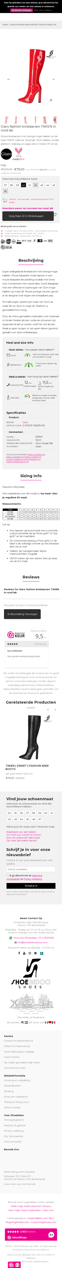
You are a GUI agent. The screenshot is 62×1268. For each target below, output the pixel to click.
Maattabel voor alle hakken (21, 832)
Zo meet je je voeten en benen (23, 834)
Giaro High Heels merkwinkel (24, 1210)
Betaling (8, 1091)
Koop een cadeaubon (16, 1096)
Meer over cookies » (43, 10)
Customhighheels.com (43, 1222)
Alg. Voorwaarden (13, 1136)
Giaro (25, 422)
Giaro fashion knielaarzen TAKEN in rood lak (33, 25)
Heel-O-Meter (12, 1057)
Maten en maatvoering (17, 1046)
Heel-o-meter (17, 376)
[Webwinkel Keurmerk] (6, 247)
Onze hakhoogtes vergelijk (19, 1051)
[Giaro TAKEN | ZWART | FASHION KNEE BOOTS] (31, 737)
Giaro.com (48, 1210)
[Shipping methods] (11, 241)
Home (5, 25)
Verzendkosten (12, 1085)
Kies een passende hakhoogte (23, 837)
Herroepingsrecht (14, 1119)
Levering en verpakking (17, 1080)
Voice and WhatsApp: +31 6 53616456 (33, 937)
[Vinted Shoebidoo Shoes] (42, 953)
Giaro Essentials (17, 461)
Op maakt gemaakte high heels (21, 1062)
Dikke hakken (32, 457)
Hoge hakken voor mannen (23, 459)
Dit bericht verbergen (21, 10)
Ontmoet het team (15, 1068)
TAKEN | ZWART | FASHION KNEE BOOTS (27, 767)
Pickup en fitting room (16, 1102)
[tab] (31, 261)
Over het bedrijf (12, 1141)
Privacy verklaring (14, 1130)
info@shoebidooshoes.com (32, 942)
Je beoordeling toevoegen (22, 614)
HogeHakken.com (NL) (40, 1218)
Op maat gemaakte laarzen (21, 840)
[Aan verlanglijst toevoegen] (54, 215)
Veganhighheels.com (17, 1222)
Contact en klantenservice (18, 1040)
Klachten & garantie (15, 1125)
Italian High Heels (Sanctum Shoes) (30, 1206)
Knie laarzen (36, 454)
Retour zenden (12, 1107)
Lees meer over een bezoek (19, 1184)
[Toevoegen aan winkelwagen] (4, 215)
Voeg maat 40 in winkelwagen (26, 216)
